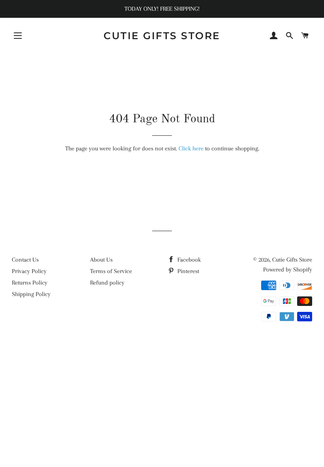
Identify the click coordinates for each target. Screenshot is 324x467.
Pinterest (187, 271)
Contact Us (25, 259)
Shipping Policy (31, 294)
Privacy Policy (29, 271)
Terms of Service (111, 271)
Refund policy (107, 282)
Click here (191, 148)
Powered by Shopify (287, 269)
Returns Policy (29, 282)
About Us (101, 259)
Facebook (188, 259)
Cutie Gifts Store (162, 36)
